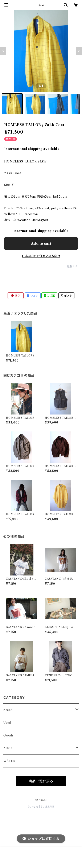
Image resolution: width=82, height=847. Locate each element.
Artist (7, 748)
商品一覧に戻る (41, 781)
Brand (8, 710)
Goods (8, 735)
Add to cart (41, 243)
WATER (9, 761)
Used (7, 723)
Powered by (36, 806)
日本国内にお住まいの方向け (41, 256)
